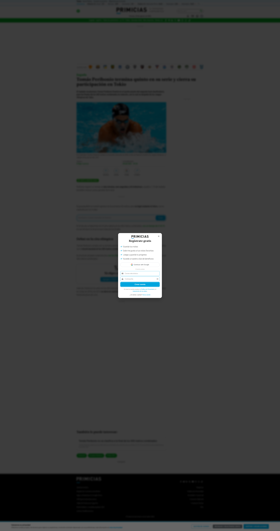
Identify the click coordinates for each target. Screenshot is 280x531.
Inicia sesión (146, 295)
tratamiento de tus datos (140, 291)
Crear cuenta (140, 284)
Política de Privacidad (147, 289)
